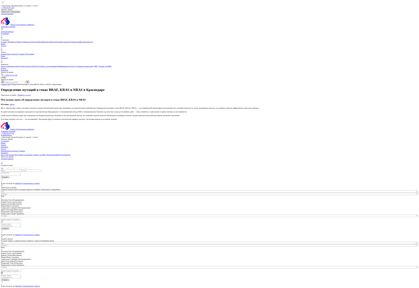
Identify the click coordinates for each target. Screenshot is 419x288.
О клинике (5, 34)
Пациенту (4, 58)
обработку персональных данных (27, 183)
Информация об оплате (66, 66)
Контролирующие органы (59, 42)
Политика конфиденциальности (81, 42)
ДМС (96, 66)
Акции (3, 68)
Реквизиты (45, 42)
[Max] (7, 16)
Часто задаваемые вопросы (11, 66)
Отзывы (4, 42)
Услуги (3, 46)
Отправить (5, 177)
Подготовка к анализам (24, 155)
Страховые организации (84, 66)
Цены (3, 56)
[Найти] (3, 82)
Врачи (3, 44)
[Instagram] (4, 16)
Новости (19, 42)
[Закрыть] (27, 82)
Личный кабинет (7, 159)
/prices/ (12, 104)
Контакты (4, 70)
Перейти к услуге (24, 95)
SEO (9, 84)
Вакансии (27, 42)
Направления (6, 54)
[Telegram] (2, 16)
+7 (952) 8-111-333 (10, 75)
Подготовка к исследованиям (46, 66)
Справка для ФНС (105, 66)
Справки (21, 54)
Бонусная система (28, 66)
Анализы (14, 54)
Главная (4, 84)
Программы (29, 54)
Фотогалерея (35, 42)
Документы (11, 42)
